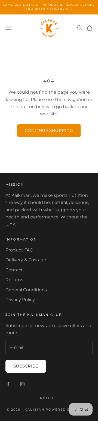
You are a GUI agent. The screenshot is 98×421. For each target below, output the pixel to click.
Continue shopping (49, 130)
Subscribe (25, 366)
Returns (14, 279)
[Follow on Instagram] (22, 384)
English (46, 398)
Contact (14, 269)
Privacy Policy (20, 299)
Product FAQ (19, 250)
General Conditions (26, 289)
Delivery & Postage (25, 259)
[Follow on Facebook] (8, 384)
